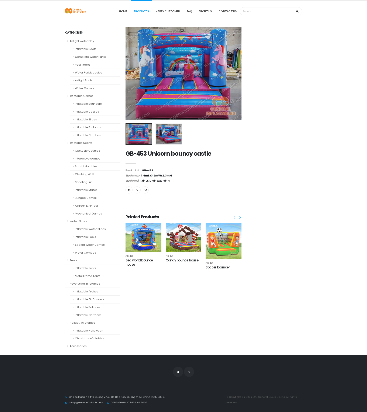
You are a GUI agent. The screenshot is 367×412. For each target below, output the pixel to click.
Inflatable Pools (85, 237)
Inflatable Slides (86, 119)
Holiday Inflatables (82, 323)
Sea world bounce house (139, 262)
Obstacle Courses (87, 150)
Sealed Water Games (90, 245)
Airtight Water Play (82, 41)
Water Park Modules (88, 72)
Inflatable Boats (85, 49)
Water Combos (85, 252)
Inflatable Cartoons (88, 315)
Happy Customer (167, 11)
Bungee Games (86, 198)
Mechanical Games (88, 213)
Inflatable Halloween (89, 330)
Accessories (78, 346)
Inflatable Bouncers (88, 104)
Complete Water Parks (90, 57)
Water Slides (78, 221)
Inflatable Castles (87, 111)
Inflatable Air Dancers (89, 299)
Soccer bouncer (218, 267)
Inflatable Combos (88, 135)
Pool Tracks (82, 64)
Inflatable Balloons (87, 307)
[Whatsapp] (137, 189)
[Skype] (129, 189)
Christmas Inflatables (89, 338)
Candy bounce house (182, 260)
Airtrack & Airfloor (86, 205)
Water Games (84, 88)
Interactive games (87, 158)
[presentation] (131, 73)
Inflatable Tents (85, 268)
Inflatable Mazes (86, 190)
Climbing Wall (84, 174)
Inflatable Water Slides (90, 229)
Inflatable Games (81, 96)
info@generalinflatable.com (86, 402)
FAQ (189, 11)
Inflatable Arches (86, 291)
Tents (73, 260)
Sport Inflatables (86, 166)
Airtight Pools (83, 80)
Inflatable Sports (81, 143)
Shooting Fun (84, 182)
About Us (205, 11)
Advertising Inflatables (85, 283)
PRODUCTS (141, 11)
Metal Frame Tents (87, 276)
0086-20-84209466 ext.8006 (129, 402)
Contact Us (228, 11)
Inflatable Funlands (88, 127)
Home (123, 11)
